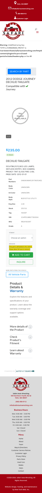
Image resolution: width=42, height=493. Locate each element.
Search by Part (19, 71)
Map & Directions (21, 447)
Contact (21, 471)
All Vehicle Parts (17, 274)
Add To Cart (22, 255)
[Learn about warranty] (30, 351)
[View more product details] (30, 327)
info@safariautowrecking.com (23, 9)
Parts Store (21, 459)
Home (21, 439)
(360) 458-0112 (21, 402)
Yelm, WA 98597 (22, 4)
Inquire (21, 262)
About (21, 441)
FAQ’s (21, 468)
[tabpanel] (20, 141)
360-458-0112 (22, 14)
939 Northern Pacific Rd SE (21, 396)
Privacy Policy (21, 456)
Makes (21, 465)
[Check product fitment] (30, 337)
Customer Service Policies (21, 450)
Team (21, 444)
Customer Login (22, 18)
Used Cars (21, 462)
